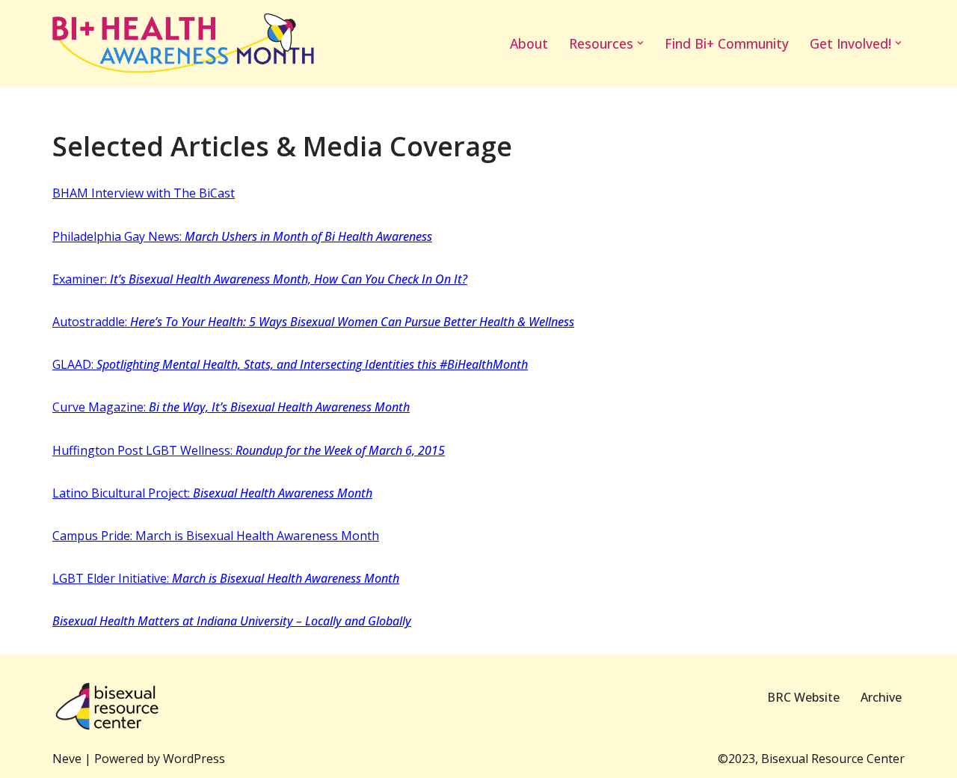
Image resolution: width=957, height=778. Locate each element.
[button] (640, 43)
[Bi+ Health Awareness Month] (183, 43)
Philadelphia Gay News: (242, 236)
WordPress (194, 758)
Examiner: (259, 279)
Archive (881, 697)
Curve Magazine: (231, 407)
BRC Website (803, 697)
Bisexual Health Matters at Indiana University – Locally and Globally (231, 621)
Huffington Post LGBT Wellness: (248, 450)
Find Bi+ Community (727, 43)
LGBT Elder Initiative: (225, 578)
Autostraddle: (313, 321)
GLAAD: (290, 364)
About (529, 43)
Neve (66, 758)
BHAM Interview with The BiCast (143, 193)
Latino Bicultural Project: (212, 493)
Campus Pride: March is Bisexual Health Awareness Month (215, 535)
